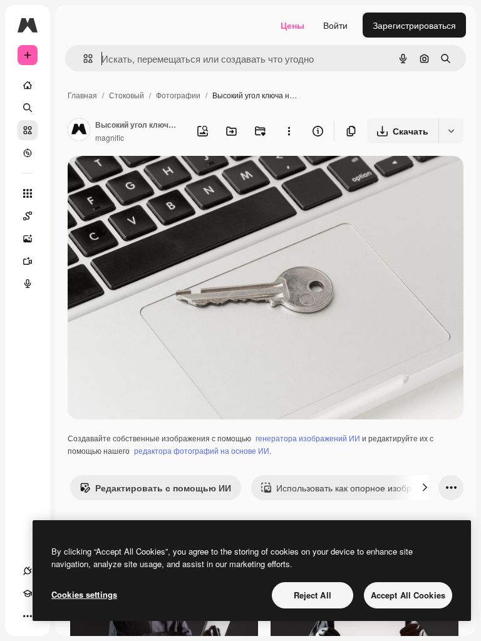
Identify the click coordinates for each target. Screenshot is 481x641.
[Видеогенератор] (28, 261)
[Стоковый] (28, 130)
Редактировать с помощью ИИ (163, 487)
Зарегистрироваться (414, 25)
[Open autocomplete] (83, 58)
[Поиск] (28, 108)
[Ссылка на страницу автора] (79, 130)
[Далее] (424, 487)
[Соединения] (28, 571)
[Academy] (28, 593)
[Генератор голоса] (28, 284)
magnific (109, 137)
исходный (151, 180)
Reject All (312, 595)
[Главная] (28, 85)
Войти (335, 25)
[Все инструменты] (28, 193)
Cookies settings (84, 594)
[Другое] (28, 616)
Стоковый (126, 95)
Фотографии (178, 95)
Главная (82, 95)
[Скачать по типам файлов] (450, 130)
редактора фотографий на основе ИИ (201, 450)
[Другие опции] (288, 130)
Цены (292, 25)
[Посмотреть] (28, 153)
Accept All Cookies (408, 595)
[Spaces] (28, 216)
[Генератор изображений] (28, 238)
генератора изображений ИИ (308, 438)
